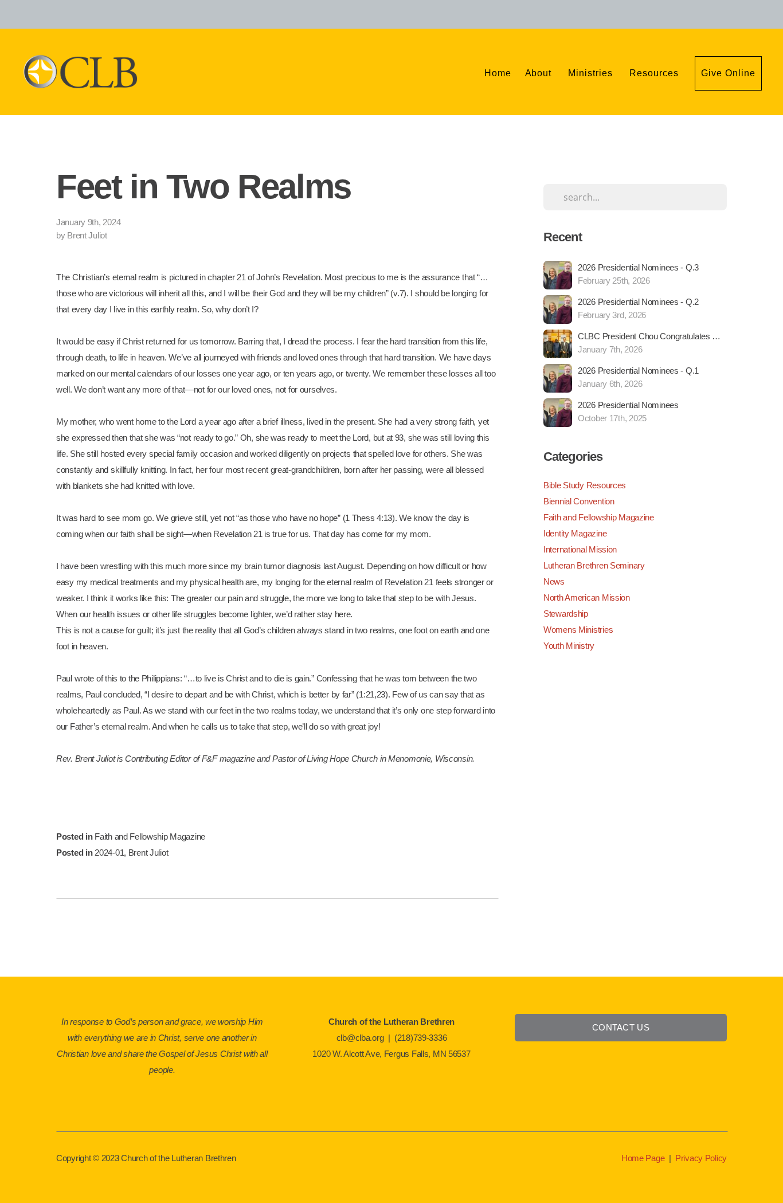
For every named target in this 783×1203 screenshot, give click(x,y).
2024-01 (109, 852)
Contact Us (620, 1027)
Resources (655, 73)
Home (497, 73)
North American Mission (586, 597)
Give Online (728, 73)
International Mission (580, 549)
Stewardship (565, 613)
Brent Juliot (148, 852)
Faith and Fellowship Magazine (150, 836)
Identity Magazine (574, 533)
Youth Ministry (568, 646)
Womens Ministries (578, 629)
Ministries (592, 73)
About (540, 73)
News (554, 581)
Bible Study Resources (584, 485)
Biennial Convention (578, 501)
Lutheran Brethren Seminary (594, 565)
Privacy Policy (701, 1158)
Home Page (642, 1158)
